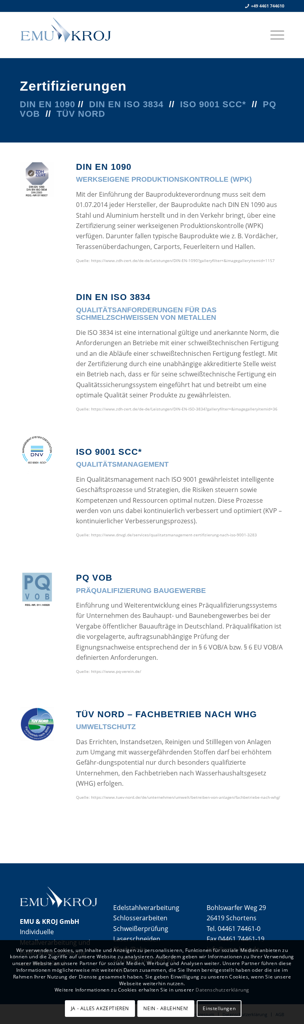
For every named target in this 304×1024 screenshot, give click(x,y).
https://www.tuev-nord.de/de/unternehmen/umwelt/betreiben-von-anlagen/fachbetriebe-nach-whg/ (185, 797)
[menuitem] (275, 35)
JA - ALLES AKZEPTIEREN (100, 1008)
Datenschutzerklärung (222, 989)
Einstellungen (219, 1008)
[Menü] (275, 35)
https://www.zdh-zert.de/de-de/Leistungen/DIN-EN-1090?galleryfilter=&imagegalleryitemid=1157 (183, 260)
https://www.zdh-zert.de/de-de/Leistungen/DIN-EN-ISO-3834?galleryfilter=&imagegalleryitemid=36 (184, 409)
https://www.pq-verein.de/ (116, 671)
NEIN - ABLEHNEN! (165, 1008)
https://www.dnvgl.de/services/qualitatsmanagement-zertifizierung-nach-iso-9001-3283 (174, 535)
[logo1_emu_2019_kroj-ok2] (87, 35)
